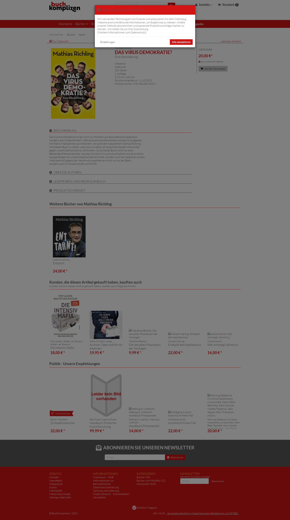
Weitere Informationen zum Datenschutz (122, 32)
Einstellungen (107, 42)
